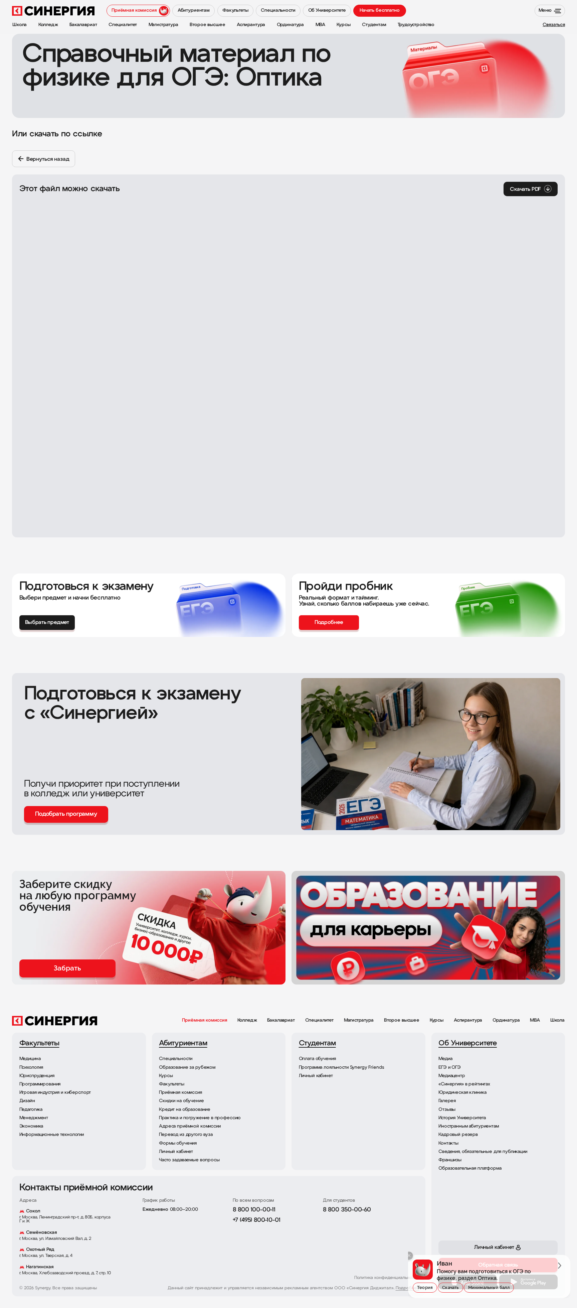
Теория (425, 1287)
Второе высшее (401, 1020)
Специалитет (319, 1020)
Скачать (450, 1287)
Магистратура (359, 1020)
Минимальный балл (489, 1287)
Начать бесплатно (380, 10)
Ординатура (506, 1020)
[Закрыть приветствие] (408, 1255)
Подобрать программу (66, 814)
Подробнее (407, 1288)
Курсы (436, 1020)
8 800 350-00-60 (347, 1210)
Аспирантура (468, 1020)
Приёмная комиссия (204, 1020)
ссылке (87, 134)
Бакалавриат (281, 1020)
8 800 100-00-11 (254, 1210)
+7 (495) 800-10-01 (256, 1220)
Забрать (67, 968)
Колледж (247, 1020)
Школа (557, 1020)
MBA (535, 1020)
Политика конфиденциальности (386, 1278)
